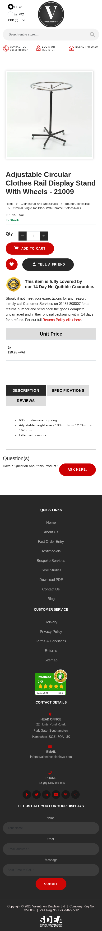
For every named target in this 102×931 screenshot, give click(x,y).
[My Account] (38, 48)
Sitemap (51, 660)
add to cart (33, 248)
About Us (51, 532)
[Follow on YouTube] (56, 794)
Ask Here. (77, 469)
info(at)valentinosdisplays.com (51, 757)
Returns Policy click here (61, 320)
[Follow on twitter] (36, 794)
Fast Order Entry (51, 541)
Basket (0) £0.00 (86, 46)
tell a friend (51, 264)
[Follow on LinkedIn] (46, 794)
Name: (51, 818)
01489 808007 (19, 50)
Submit (51, 884)
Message (51, 860)
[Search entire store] (92, 34)
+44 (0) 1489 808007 (51, 783)
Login (46, 46)
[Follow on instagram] (75, 794)
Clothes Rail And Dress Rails (39, 204)
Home (10, 204)
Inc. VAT (19, 14)
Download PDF (51, 580)
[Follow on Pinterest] (65, 794)
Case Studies (51, 570)
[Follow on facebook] (27, 794)
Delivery (51, 622)
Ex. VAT (19, 7)
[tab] (26, 390)
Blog (51, 599)
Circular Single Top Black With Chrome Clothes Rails (47, 208)
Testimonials (51, 551)
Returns (51, 651)
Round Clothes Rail (77, 204)
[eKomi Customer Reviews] (51, 683)
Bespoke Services (51, 561)
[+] (44, 236)
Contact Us (51, 589)
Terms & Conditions (51, 641)
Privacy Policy (51, 631)
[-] (23, 236)
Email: (51, 839)
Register (48, 50)
